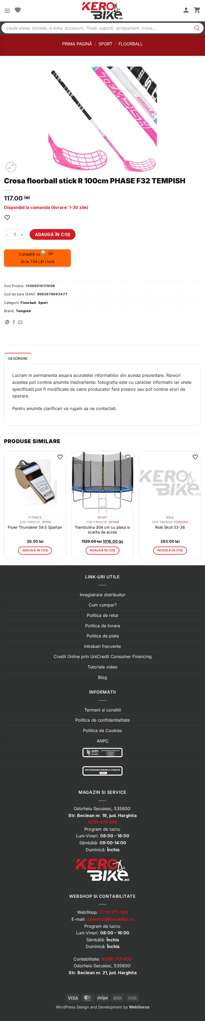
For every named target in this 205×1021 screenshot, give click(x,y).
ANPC (103, 741)
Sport (105, 44)
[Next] (201, 508)
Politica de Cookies (102, 730)
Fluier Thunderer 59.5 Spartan (35, 527)
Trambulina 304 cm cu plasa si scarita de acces (102, 529)
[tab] (18, 358)
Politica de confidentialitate (102, 720)
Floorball (131, 44)
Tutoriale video (102, 667)
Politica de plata (102, 636)
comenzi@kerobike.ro (110, 919)
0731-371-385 (113, 912)
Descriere (17, 359)
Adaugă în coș (52, 234)
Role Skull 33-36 (170, 527)
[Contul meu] (186, 10)
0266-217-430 (116, 959)
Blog (102, 677)
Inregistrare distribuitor (102, 594)
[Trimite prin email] (20, 322)
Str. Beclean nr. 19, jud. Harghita (102, 815)
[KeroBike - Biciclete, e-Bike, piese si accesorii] (102, 10)
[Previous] (4, 508)
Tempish (23, 311)
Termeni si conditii (102, 710)
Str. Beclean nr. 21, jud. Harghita (103, 972)
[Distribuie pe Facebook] (14, 322)
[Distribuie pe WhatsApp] (7, 322)
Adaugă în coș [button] (35, 550)
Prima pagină (77, 44)
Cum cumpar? (103, 605)
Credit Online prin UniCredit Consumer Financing (103, 656)
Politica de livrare (102, 625)
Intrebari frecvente (102, 646)
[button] (7, 10)
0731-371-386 (102, 822)
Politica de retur (103, 615)
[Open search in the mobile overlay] (102, 28)
